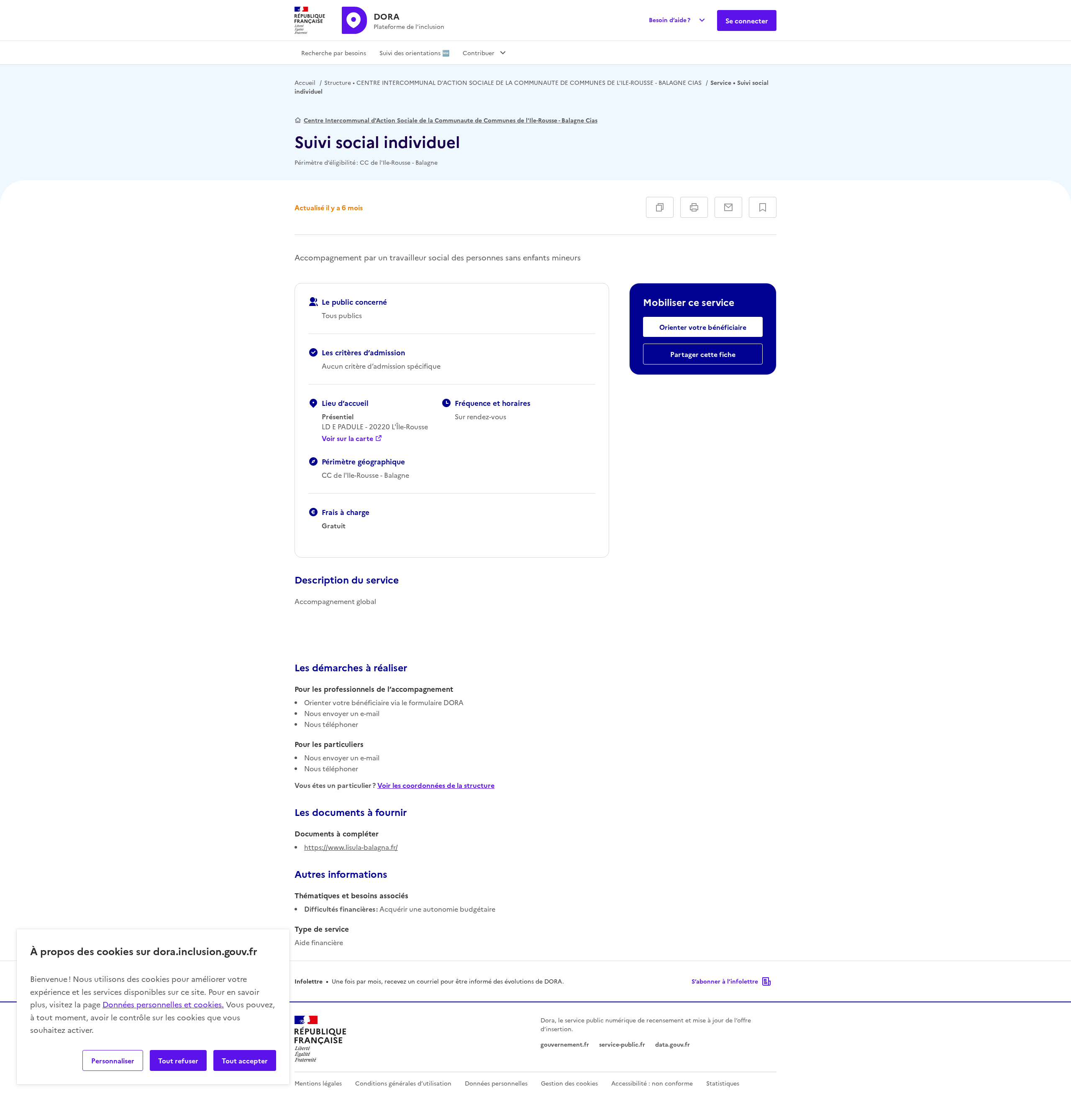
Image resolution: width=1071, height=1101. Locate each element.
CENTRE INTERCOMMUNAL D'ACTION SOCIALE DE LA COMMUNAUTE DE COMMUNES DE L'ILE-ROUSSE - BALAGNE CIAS (513, 82)
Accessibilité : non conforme (652, 1083)
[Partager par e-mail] (728, 207)
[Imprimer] (694, 207)
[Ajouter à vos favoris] (762, 207)
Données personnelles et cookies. (163, 1004)
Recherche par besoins (333, 52)
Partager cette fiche (702, 354)
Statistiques (722, 1083)
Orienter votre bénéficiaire (702, 326)
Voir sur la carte (347, 438)
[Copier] (660, 207)
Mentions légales (318, 1083)
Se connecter (746, 20)
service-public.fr (622, 1044)
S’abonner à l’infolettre (725, 981)
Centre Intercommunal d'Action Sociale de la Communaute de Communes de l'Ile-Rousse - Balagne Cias (450, 120)
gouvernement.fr (565, 1044)
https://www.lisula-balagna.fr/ (351, 846)
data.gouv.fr (672, 1044)
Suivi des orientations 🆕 (414, 52)
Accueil (305, 82)
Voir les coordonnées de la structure (436, 785)
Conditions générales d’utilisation (403, 1083)
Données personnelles (496, 1083)
